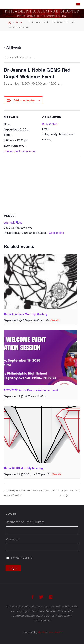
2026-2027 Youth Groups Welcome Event (31, 390)
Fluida (41, 632)
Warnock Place (13, 222)
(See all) (54, 320)
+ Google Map (55, 233)
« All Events (12, 47)
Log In (13, 568)
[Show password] (77, 547)
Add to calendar (24, 100)
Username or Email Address (25, 522)
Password (12, 539)
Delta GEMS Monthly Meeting (23, 468)
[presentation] (40, 281)
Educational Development (20, 151)
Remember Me (22, 557)
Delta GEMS (49, 124)
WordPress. (55, 632)
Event (19, 22)
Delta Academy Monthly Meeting (25, 314)
